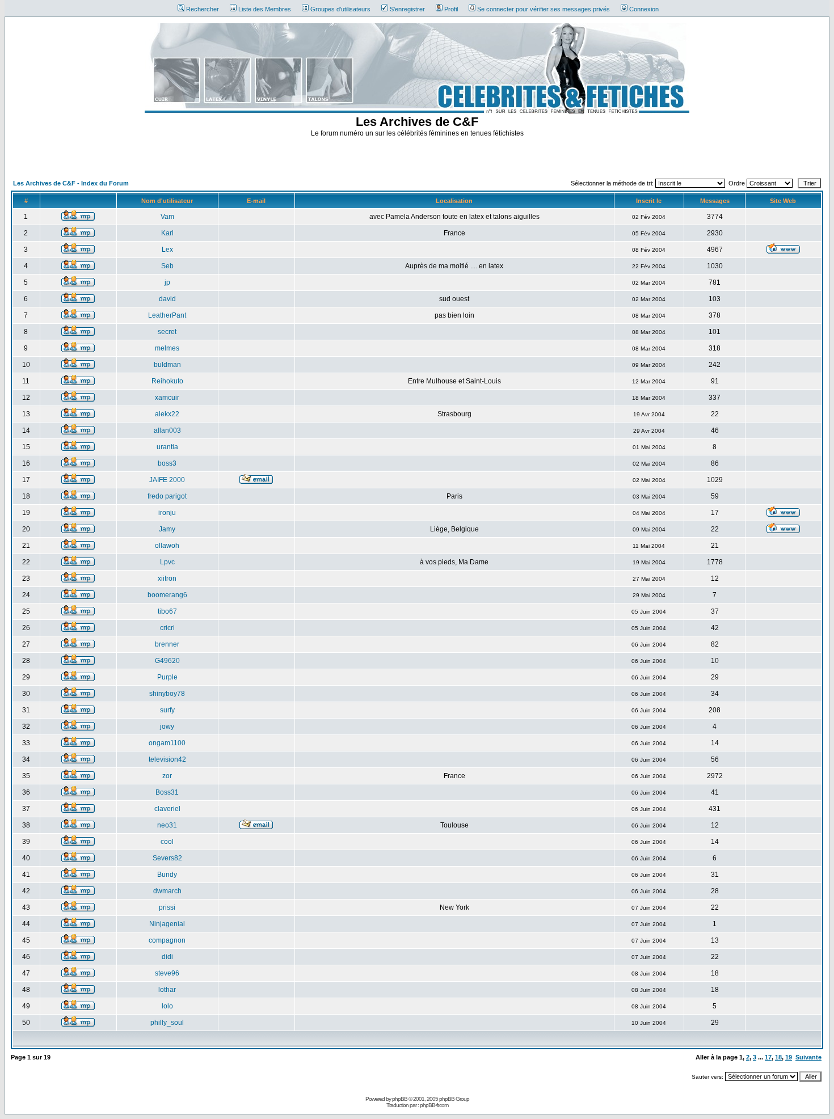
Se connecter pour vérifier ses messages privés (543, 9)
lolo (167, 1006)
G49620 (167, 661)
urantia (167, 447)
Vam (167, 217)
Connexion (644, 9)
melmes (167, 348)
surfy (167, 710)
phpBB (399, 1099)
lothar (167, 990)
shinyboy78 (167, 694)
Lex (167, 250)
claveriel (167, 809)
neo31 (167, 825)
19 (788, 1057)
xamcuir (167, 398)
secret (167, 332)
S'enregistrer (407, 9)
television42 (167, 759)
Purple (167, 677)
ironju (167, 513)
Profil (451, 9)
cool (167, 842)
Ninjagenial (167, 924)
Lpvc (167, 562)
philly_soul (167, 1023)
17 (768, 1057)
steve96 (167, 973)
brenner (167, 644)
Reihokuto (167, 381)
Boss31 (167, 792)
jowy (167, 726)
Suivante (808, 1057)
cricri (167, 628)
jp (167, 282)
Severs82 (167, 858)
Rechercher (202, 9)
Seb (167, 266)
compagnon (167, 940)
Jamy (167, 529)
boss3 (167, 463)
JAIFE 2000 (167, 480)
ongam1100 (167, 743)
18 (778, 1057)
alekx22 (167, 414)
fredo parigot (167, 496)
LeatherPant (167, 315)
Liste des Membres (264, 9)
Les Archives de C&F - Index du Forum (71, 183)
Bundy (167, 875)
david (167, 299)
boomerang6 (167, 595)
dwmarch (167, 891)
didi (167, 957)
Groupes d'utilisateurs (340, 9)
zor (167, 776)
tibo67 (167, 611)
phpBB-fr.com (434, 1105)
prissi (167, 907)
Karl (167, 233)
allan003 (167, 430)
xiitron (167, 578)
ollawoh (167, 546)
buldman (167, 365)
